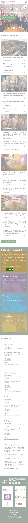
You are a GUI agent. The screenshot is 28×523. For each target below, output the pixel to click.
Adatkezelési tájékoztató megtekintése (11, 266)
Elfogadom (9, 269)
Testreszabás (18, 269)
